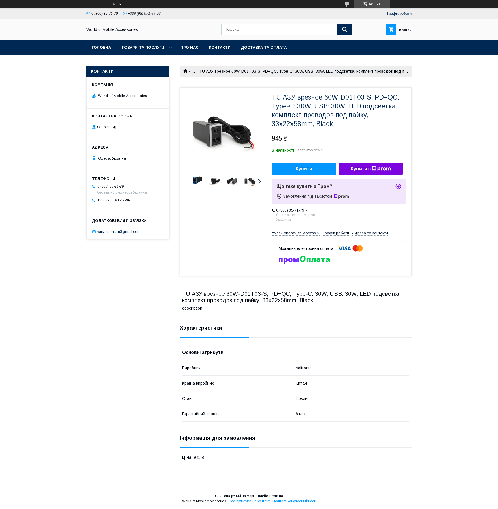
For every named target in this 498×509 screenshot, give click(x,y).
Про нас (189, 47)
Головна (101, 47)
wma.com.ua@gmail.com (119, 231)
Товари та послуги (142, 47)
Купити (304, 168)
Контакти (220, 47)
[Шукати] (344, 29)
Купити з (361, 168)
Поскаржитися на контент (249, 501)
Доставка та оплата (264, 47)
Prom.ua (276, 496)
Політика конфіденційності (294, 501)
